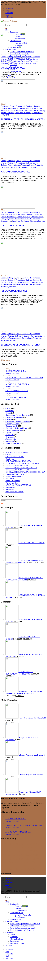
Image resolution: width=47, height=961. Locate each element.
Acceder (8, 945)
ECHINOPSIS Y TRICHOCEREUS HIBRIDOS (23, 463)
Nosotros (9, 8)
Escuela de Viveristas (29, 61)
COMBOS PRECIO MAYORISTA (18, 461)
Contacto (9, 12)
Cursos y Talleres (16, 110)
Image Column (15, 919)
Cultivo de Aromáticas (16, 59)
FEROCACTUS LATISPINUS (14, 291)
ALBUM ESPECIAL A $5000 (16, 452)
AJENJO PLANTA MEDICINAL (15, 171)
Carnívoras (13, 69)
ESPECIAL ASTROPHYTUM (16, 465)
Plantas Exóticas (11, 483)
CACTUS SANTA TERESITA (14, 225)
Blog (7, 10)
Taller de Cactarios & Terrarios (22, 930)
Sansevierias (10, 487)
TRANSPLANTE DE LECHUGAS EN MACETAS (22, 119)
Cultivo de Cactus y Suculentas (19, 54)
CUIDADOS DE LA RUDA (13, 67)
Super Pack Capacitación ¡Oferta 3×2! (25, 923)
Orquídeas (16, 221)
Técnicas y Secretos (28, 63)
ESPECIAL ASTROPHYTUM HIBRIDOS (21, 467)
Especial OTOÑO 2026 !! (15, 474)
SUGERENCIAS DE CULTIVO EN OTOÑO (20, 344)
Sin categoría (15, 63)
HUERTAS (5, 63)
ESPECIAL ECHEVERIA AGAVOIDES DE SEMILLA (25, 472)
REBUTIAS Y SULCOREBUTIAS (18, 485)
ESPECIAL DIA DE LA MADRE (17, 470)
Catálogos (11, 57)
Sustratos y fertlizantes (14, 491)
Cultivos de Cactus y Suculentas (27, 336)
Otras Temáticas (16, 913)
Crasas (18, 57)
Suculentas (13, 65)
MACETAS (9, 478)
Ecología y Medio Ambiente (32, 165)
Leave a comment (12, 373)
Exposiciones (37, 112)
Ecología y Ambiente (23, 915)
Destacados (14, 32)
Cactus (3, 57)
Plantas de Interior (12, 481)
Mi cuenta (9, 17)
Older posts (5, 360)
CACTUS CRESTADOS (14, 457)
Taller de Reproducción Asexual (22, 928)
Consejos (18, 906)
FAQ (7, 15)
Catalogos (9, 932)
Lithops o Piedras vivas (14, 476)
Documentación (14, 61)
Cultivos (29, 59)
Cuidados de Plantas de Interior (28, 106)
